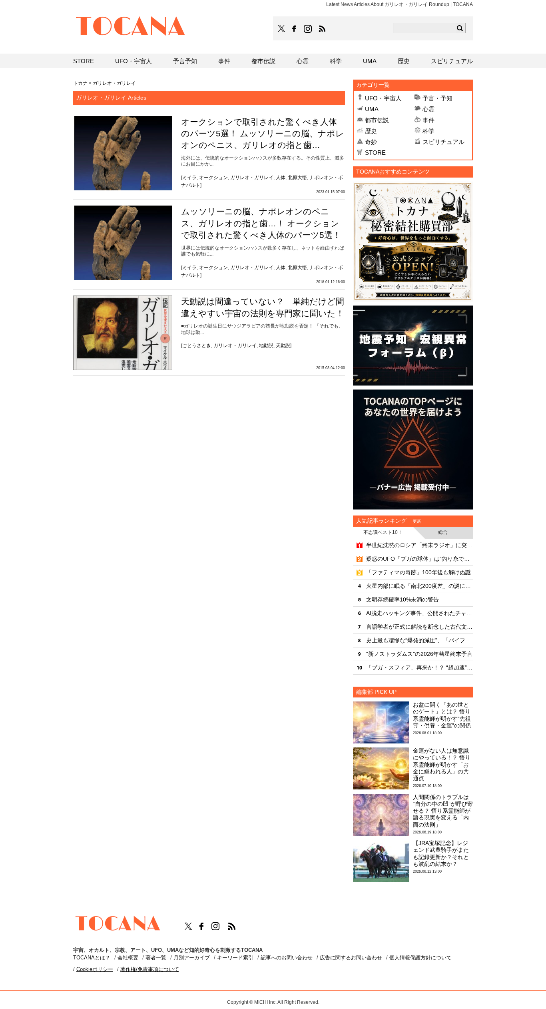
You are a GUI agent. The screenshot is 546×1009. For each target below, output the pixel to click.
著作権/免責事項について (149, 969)
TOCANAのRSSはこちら (322, 29)
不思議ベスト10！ (383, 532)
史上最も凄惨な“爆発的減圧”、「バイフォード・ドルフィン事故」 (419, 640)
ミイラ (189, 177)
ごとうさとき (196, 345)
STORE (375, 152)
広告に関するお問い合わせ (351, 958)
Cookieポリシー (94, 969)
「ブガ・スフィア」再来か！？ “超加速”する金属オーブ (419, 667)
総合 (443, 532)
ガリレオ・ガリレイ (251, 177)
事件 (428, 120)
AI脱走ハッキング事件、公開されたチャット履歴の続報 (419, 613)
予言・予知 (437, 98)
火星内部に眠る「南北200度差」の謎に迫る (419, 586)
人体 (280, 177)
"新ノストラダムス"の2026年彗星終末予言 (419, 654)
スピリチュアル (443, 141)
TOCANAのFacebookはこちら (294, 29)
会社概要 (128, 958)
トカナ (80, 83)
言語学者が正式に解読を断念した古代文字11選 (419, 626)
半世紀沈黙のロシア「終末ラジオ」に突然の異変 (419, 545)
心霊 (428, 109)
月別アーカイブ (191, 958)
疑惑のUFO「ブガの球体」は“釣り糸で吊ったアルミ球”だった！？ (419, 558)
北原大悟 (297, 177)
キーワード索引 (235, 958)
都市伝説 (377, 120)
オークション (213, 177)
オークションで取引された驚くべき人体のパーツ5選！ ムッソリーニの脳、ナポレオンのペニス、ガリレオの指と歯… (262, 133)
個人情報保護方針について (420, 958)
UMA (372, 109)
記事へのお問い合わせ (287, 958)
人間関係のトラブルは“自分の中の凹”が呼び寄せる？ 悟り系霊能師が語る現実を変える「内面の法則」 (443, 811)
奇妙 (371, 141)
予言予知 (185, 61)
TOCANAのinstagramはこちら (308, 29)
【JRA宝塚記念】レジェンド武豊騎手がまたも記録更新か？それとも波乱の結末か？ (441, 853)
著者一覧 (155, 958)
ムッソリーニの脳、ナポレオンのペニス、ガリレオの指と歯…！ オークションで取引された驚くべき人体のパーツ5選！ (261, 223)
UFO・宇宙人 (383, 98)
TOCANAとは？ (91, 958)
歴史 (371, 131)
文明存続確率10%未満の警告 (402, 599)
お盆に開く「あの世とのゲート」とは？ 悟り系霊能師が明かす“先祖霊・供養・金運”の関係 (442, 715)
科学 (428, 131)
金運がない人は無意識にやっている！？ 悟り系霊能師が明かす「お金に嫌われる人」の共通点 (441, 764)
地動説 (266, 345)
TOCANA (130, 27)
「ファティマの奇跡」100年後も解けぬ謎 (418, 572)
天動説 (283, 345)
